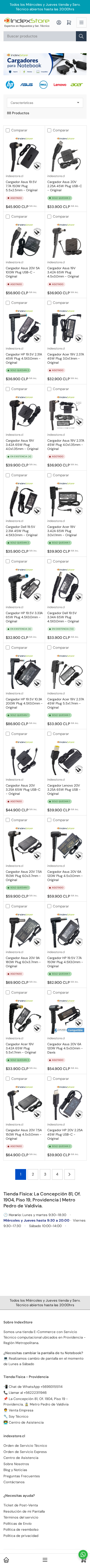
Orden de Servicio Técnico (25, 1445)
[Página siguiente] (70, 1174)
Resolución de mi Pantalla (24, 1511)
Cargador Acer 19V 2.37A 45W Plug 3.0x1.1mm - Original (65, 358)
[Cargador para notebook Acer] (78, 84)
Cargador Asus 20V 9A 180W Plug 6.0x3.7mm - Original (23, 962)
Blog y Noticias (15, 1470)
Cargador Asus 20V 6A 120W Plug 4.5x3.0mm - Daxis (65, 1048)
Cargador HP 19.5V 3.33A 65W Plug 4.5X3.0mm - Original (24, 617)
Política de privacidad (20, 1535)
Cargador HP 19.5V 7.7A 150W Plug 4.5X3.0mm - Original (65, 962)
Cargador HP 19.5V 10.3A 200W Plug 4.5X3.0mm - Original (24, 703)
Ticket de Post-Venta (20, 1505)
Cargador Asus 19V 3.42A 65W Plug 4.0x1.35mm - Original (22, 444)
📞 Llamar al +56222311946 (25, 1392)
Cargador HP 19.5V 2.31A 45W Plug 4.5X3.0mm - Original (24, 358)
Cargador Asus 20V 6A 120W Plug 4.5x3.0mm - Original (65, 876)
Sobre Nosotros (16, 1464)
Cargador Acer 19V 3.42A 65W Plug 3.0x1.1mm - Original (62, 531)
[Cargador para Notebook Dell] (45, 84)
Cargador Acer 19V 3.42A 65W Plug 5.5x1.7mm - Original (21, 1048)
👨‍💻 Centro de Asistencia (23, 1422)
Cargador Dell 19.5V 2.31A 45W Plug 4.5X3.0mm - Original (21, 531)
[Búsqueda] (81, 36)
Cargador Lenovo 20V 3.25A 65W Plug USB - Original (64, 789)
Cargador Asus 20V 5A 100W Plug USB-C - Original (23, 272)
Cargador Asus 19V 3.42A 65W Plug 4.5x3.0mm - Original (63, 272)
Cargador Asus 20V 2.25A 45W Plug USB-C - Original (64, 186)
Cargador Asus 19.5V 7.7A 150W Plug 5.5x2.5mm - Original (21, 186)
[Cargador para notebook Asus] (28, 84)
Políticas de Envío (17, 1523)
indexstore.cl (14, 176)
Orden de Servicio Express (25, 1452)
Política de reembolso (21, 1529)
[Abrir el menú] (81, 22)
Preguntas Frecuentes (21, 1476)
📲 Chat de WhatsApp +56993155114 (33, 1386)
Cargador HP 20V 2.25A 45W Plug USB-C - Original (65, 1134)
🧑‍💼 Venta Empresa (18, 1410)
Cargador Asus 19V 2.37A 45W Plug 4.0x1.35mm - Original (65, 444)
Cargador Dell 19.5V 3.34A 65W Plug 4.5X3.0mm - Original (63, 617)
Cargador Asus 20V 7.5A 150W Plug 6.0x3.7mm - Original (24, 876)
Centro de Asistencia (20, 1457)
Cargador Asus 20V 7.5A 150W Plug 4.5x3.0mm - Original (24, 1134)
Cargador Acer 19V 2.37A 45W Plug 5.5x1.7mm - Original (65, 703)
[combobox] (45, 36)
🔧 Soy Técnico (15, 1416)
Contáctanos (14, 1482)
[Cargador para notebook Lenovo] (62, 84)
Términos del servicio (20, 1517)
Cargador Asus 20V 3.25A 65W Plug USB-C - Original (23, 789)
